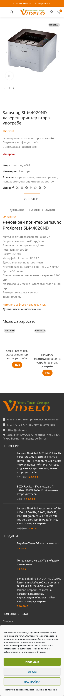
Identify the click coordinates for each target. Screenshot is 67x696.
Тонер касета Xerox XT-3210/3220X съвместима (38, 562)
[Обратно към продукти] (9, 88)
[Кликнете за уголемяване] (9, 76)
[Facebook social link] (13, 187)
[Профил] (51, 12)
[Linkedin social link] (31, 187)
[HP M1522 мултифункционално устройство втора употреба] (47, 339)
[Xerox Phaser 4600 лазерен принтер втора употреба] (17, 337)
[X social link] (17, 187)
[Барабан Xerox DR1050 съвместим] (8, 547)
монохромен (11, 181)
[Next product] (13, 88)
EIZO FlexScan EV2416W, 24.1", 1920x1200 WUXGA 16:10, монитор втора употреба (38, 490)
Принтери (24, 171)
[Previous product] (5, 88)
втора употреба (24, 177)
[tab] (32, 199)
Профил (8, 621)
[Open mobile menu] (4, 12)
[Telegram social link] (40, 187)
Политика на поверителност (19, 689)
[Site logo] (32, 11)
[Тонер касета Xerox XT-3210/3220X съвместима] (8, 564)
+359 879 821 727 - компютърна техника (31, 424)
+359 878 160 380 (22, 3)
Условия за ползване (46, 689)
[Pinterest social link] (26, 187)
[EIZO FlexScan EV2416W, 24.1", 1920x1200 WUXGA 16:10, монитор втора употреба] (8, 492)
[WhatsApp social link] (35, 187)
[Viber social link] (44, 187)
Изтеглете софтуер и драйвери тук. (24, 304)
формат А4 (47, 181)
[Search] (11, 12)
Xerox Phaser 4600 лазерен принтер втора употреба (17, 354)
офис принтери (30, 181)
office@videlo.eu (43, 3)
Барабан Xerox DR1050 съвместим (38, 543)
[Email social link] (22, 187)
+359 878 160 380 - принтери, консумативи (33, 419)
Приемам (32, 662)
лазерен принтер (46, 177)
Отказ (32, 672)
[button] (6, 51)
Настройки (32, 681)
